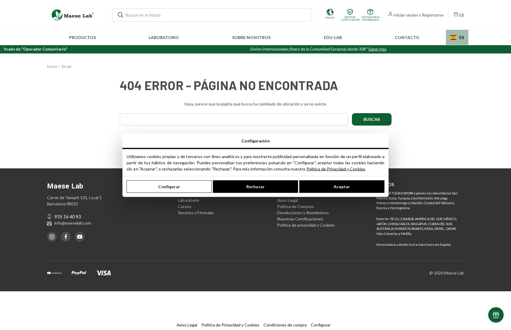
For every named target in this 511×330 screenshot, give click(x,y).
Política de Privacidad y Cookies (335, 168)
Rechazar (255, 186)
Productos (82, 37)
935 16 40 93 (67, 216)
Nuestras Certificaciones (300, 218)
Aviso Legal (287, 200)
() (461, 14)
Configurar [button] (321, 324)
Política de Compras (295, 206)
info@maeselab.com (72, 222)
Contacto (407, 37)
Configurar (169, 186)
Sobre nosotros (251, 37)
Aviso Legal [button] (187, 324)
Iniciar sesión (406, 14)
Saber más (371, 49)
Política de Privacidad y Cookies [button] (230, 324)
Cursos (184, 206)
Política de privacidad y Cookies (306, 224)
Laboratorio (164, 37)
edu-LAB (333, 37)
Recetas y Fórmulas (196, 212)
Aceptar (342, 186)
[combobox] (457, 37)
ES (461, 37)
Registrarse (433, 14)
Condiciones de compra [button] (285, 324)
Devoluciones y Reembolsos (303, 212)
